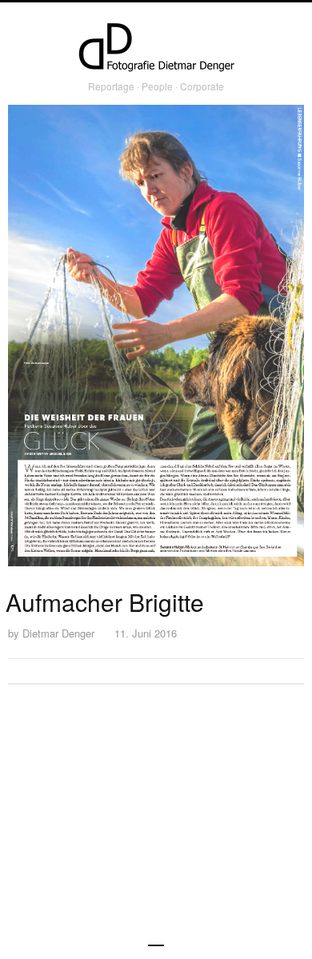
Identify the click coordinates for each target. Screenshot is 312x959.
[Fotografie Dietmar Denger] (156, 49)
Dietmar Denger (58, 633)
